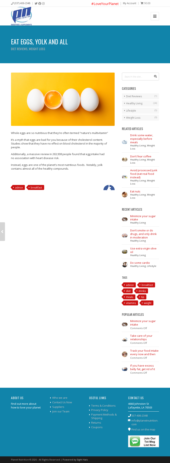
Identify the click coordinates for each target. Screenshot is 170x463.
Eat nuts (135, 191)
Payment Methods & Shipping (104, 416)
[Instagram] (43, 3)
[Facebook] (39, 3)
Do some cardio (140, 263)
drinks (142, 291)
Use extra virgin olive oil (143, 250)
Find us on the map (143, 429)
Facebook (106, 187)
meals (129, 297)
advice (19, 187)
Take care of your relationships (141, 337)
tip (142, 297)
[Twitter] (36, 3)
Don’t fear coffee (140, 156)
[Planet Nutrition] (21, 16)
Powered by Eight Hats (75, 459)
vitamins (131, 303)
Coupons (97, 427)
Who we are (59, 398)
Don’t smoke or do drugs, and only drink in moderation (143, 233)
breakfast (36, 187)
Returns (96, 422)
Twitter (112, 187)
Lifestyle (131, 110)
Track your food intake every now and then (144, 352)
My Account (129, 3)
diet (128, 291)
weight (147, 303)
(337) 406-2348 (22, 3)
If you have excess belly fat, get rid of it (142, 367)
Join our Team (60, 411)
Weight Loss (37, 48)
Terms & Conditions (103, 405)
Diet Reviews (19, 48)
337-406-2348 (139, 415)
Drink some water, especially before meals (141, 138)
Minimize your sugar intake (143, 217)
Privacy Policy (99, 410)
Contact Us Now (62, 402)
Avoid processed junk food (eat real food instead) (143, 173)
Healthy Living (134, 103)
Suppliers (58, 407)
